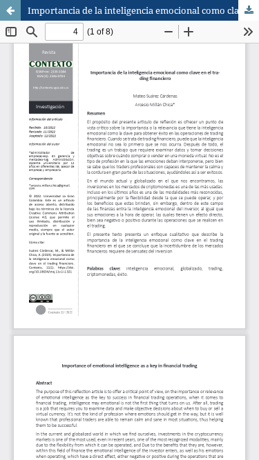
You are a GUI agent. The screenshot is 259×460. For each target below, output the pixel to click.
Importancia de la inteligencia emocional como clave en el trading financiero (143, 10)
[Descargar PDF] (248, 10)
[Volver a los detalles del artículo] (10, 10)
